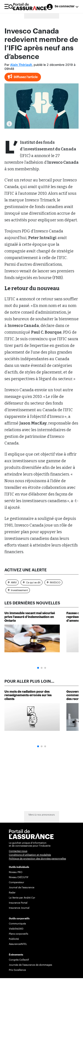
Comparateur (16, 882)
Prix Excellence (17, 970)
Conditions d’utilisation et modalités (30, 855)
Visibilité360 (16, 929)
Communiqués (17, 923)
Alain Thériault (21, 65)
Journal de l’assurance (21, 887)
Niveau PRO (15, 872)
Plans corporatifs (18, 934)
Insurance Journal (19, 908)
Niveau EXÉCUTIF (19, 877)
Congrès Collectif (19, 960)
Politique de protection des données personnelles (37, 858)
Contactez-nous (18, 851)
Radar (12, 892)
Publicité (14, 939)
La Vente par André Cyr (22, 898)
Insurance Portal (18, 903)
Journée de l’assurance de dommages (30, 965)
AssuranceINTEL (18, 944)
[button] (38, 668)
